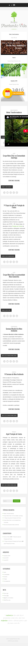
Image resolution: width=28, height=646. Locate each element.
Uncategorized (14, 110)
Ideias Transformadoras (14, 112)
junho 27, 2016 (4, 186)
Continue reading (14, 180)
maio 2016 (6, 560)
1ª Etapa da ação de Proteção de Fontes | (12, 541)
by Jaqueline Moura (10, 256)
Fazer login (6, 593)
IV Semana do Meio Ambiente (14, 374)
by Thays (8, 310)
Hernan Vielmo (7, 536)
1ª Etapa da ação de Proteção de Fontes (14, 206)
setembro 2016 (7, 555)
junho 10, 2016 (4, 256)
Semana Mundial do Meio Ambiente (14, 329)
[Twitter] (9, 5)
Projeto (14, 432)
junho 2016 (6, 558)
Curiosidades (14, 326)
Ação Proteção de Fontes (14, 434)
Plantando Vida (16, 638)
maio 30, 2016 (4, 355)
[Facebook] (12, 5)
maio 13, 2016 (4, 485)
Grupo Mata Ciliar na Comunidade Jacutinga (14, 156)
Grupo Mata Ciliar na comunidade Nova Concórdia (14, 275)
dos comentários (8, 597)
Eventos (14, 372)
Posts (6, 595)
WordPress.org (7, 600)
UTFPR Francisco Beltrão (13, 641)
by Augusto (9, 186)
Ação (14, 153)
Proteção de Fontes (17, 226)
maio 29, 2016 (4, 415)
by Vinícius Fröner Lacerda (11, 355)
